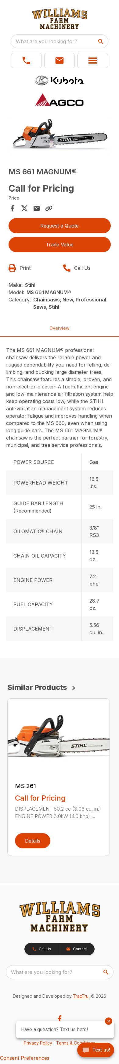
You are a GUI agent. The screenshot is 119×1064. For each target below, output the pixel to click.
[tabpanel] (60, 136)
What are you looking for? (46, 41)
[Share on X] (24, 208)
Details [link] (32, 841)
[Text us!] (95, 1050)
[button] (26, 60)
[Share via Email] (36, 208)
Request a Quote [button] (59, 226)
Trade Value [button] (60, 245)
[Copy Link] (48, 208)
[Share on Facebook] (12, 208)
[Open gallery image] (60, 135)
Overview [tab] (59, 328)
